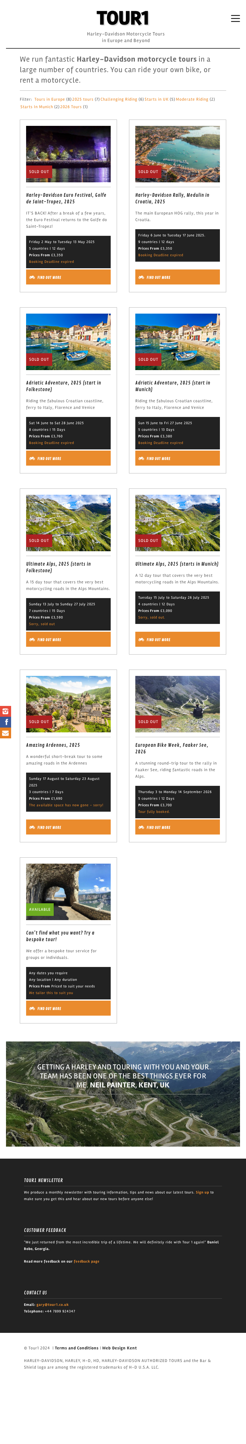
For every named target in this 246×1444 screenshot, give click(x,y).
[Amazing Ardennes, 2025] (68, 704)
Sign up (202, 1192)
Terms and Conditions (77, 1348)
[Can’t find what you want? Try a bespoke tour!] (68, 892)
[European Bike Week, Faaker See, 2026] (177, 704)
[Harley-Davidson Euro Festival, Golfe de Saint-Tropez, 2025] (68, 154)
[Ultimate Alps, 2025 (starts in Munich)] (177, 523)
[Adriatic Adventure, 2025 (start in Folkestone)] (68, 342)
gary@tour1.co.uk (53, 1305)
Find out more (49, 277)
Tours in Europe (49, 99)
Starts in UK (157, 99)
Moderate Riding (192, 99)
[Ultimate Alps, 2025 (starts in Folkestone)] (68, 523)
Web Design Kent (119, 1348)
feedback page (87, 1261)
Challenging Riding (118, 99)
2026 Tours (71, 106)
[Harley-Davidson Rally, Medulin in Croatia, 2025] (177, 154)
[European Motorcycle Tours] (123, 18)
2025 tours (83, 99)
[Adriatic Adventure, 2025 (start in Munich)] (177, 342)
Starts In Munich (36, 106)
